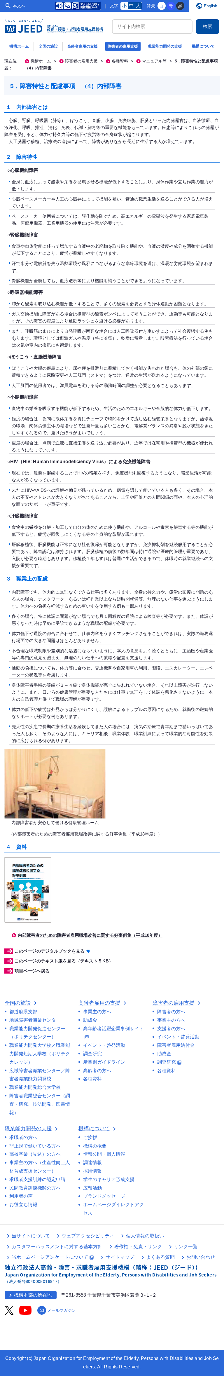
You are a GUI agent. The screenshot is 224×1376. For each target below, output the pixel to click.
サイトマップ (120, 1257)
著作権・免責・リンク (138, 1246)
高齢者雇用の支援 (82, 46)
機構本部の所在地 (29, 1295)
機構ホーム (19, 46)
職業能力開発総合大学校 (35, 1087)
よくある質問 (160, 1257)
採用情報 (92, 1171)
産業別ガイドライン (104, 1062)
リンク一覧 (186, 1246)
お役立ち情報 (23, 1204)
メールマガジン (57, 1310)
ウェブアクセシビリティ (88, 1235)
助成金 (90, 1020)
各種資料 (120, 61)
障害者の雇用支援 (123, 46)
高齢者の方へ (97, 1070)
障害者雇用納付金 (176, 1045)
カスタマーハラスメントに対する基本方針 (57, 1246)
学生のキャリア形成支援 (108, 1179)
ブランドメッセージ (104, 1196)
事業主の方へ (97, 1011)
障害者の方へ (171, 1011)
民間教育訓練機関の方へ (35, 1187)
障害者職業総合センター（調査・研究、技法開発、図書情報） (39, 1104)
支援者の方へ (171, 1028)
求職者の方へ (23, 1137)
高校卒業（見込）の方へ (35, 1154)
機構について (203, 46)
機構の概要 (94, 1145)
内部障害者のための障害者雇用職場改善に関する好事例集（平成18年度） (90, 935)
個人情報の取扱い (145, 1235)
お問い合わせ (200, 1257)
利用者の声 (21, 1196)
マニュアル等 (154, 61)
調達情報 (92, 1162)
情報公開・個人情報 (104, 1154)
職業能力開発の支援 (165, 46)
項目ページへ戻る (32, 970)
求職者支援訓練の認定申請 (37, 1179)
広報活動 (92, 1187)
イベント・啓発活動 (104, 1045)
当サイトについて (31, 1235)
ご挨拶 (90, 1137)
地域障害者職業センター (35, 1020)
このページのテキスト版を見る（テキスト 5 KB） (64, 960)
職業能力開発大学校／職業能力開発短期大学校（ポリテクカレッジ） (39, 1054)
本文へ (19, 6)
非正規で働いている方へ (35, 1145)
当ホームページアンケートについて (53, 1257)
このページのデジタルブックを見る (50, 950)
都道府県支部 (23, 1011)
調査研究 (92, 1053)
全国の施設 (48, 46)
